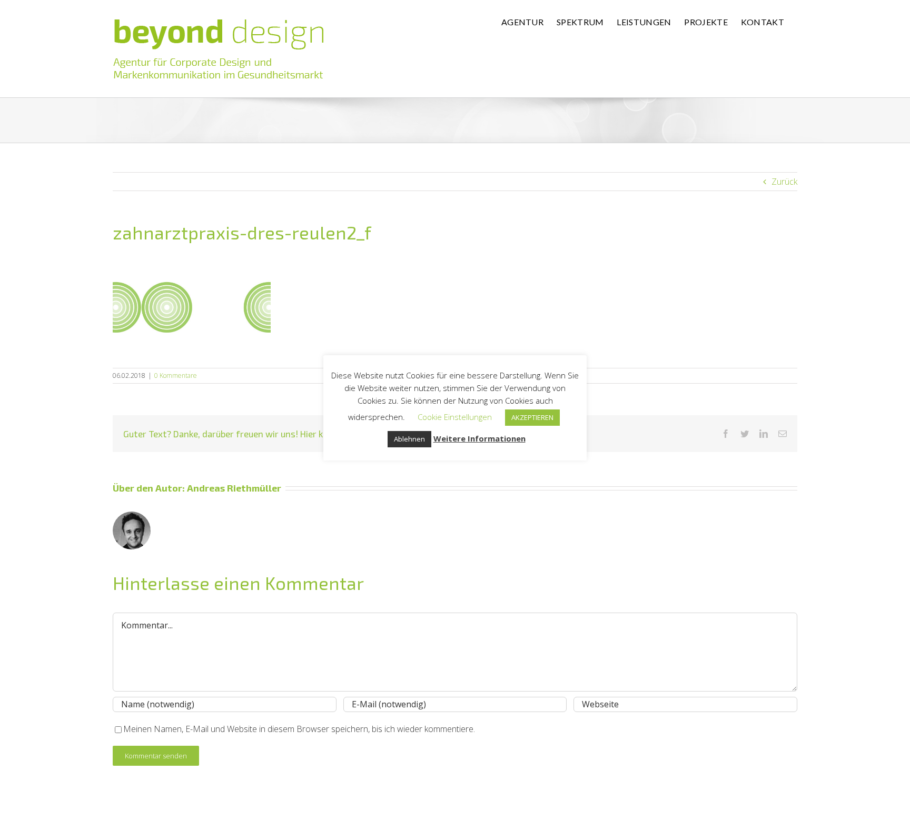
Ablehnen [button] (409, 439)
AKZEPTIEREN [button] (532, 417)
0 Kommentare (175, 375)
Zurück (784, 181)
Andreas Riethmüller (234, 488)
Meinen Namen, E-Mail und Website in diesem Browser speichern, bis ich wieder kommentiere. (299, 729)
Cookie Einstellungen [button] (455, 417)
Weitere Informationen (479, 438)
